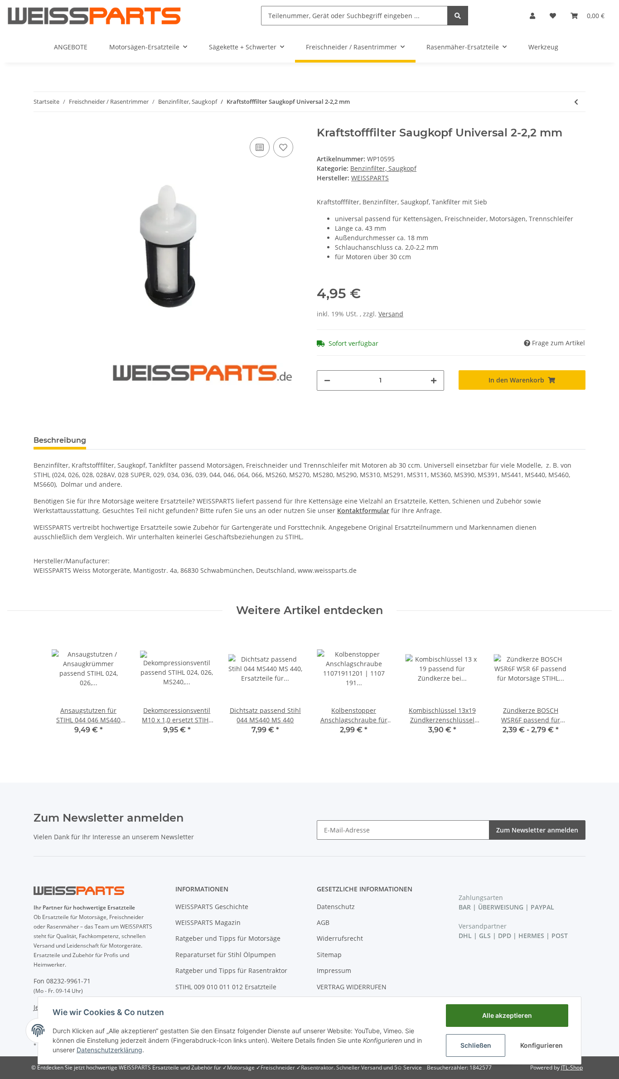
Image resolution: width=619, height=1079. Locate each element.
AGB (323, 922)
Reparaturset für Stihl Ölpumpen (225, 954)
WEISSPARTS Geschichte (211, 906)
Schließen (475, 1045)
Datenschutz (336, 906)
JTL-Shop (572, 1067)
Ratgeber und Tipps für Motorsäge (227, 938)
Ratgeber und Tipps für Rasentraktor (231, 970)
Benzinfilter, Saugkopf (383, 168)
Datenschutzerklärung (109, 1050)
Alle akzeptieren (507, 1015)
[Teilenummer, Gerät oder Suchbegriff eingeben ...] (457, 15)
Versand (390, 314)
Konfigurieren (541, 1045)
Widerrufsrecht (340, 938)
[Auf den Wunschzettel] (283, 147)
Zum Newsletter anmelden (537, 830)
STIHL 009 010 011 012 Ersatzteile (225, 986)
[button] (532, 15)
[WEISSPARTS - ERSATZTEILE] (94, 15)
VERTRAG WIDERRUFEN (352, 986)
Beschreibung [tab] (60, 440)
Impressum (334, 970)
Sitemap (329, 954)
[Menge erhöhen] (434, 380)
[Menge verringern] (327, 380)
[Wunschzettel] (552, 15)
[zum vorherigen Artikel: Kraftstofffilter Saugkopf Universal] (576, 101)
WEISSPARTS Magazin (208, 922)
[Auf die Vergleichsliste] (260, 147)
